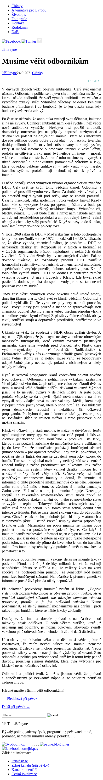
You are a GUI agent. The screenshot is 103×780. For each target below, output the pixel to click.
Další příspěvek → (16, 707)
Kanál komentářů (24, 770)
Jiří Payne (9, 49)
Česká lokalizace (24, 774)
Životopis (18, 14)
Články (17, 6)
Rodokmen (19, 27)
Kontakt (17, 23)
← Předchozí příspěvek (19, 698)
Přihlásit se (19, 761)
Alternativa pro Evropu (28, 10)
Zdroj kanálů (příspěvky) (30, 765)
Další (15, 32)
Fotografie (19, 19)
